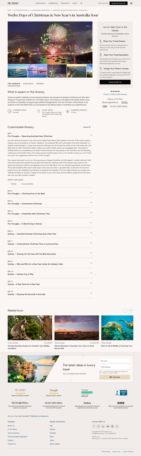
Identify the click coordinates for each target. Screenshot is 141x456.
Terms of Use (116, 451)
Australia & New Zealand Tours (40, 10)
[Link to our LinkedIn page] (103, 426)
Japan (52, 440)
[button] (17, 71)
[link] (30, 333)
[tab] (14, 83)
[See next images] (92, 71)
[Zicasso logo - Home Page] (13, 3)
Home (9, 10)
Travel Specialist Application (17, 437)
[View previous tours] (125, 310)
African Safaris (55, 444)
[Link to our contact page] (117, 426)
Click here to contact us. (39, 416)
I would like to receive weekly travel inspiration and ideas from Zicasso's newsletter (115, 372)
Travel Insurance (13, 433)
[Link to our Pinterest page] (112, 426)
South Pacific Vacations (21, 10)
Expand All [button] (87, 127)
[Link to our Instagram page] (98, 426)
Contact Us (12, 444)
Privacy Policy (106, 451)
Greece (52, 429)
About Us (11, 426)
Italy (51, 426)
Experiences (53, 3)
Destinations (41, 3)
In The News (12, 429)
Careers (10, 440)
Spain (52, 437)
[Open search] (81, 3)
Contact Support (128, 451)
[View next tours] (131, 310)
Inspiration (65, 3)
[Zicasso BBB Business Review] (121, 393)
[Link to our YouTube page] (108, 426)
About (75, 3)
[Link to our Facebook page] (94, 426)
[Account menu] (131, 3)
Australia (53, 433)
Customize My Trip (115, 82)
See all (44, 116)
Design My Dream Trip (118, 3)
